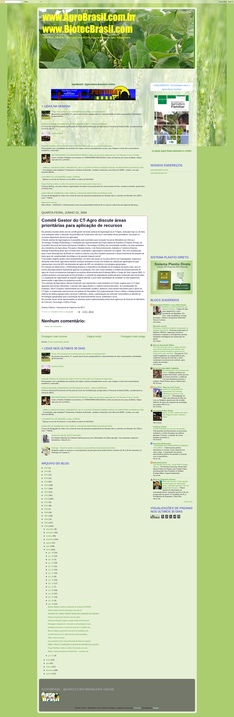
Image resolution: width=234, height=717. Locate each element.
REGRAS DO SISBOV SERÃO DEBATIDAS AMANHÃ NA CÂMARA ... (74, 614)
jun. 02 (51, 604)
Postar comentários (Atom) (58, 342)
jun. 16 (51, 576)
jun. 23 (51, 566)
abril (48, 663)
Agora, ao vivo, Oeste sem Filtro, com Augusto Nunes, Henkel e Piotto (175, 415)
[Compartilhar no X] (88, 312)
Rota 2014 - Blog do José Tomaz (166, 387)
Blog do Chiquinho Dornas (164, 479)
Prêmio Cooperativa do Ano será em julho (64, 617)
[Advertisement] (117, 74)
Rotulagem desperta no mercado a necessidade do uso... (70, 624)
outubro (49, 536)
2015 (46, 495)
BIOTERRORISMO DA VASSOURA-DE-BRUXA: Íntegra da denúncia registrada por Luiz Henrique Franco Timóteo (95, 155)
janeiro (49, 674)
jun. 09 (51, 590)
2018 (46, 485)
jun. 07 (51, 597)
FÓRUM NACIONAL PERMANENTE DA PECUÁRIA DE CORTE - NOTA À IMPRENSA (74, 124)
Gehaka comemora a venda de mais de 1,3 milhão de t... (70, 627)
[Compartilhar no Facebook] (90, 312)
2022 (46, 471)
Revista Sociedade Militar (163, 345)
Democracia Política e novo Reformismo (169, 305)
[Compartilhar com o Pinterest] (92, 312)
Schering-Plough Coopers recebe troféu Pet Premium (68, 620)
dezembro (50, 529)
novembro (50, 532)
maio (48, 660)
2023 (46, 468)
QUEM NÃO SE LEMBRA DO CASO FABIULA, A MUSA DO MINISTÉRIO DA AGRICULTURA (76, 193)
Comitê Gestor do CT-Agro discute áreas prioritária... (68, 634)
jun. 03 (51, 600)
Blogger (156, 708)
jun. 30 (51, 553)
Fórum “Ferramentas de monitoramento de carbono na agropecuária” (78, 112)
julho (48, 546)
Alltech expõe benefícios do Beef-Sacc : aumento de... (69, 651)
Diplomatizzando (160, 463)
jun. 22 (51, 570)
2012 (46, 506)
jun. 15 (51, 580)
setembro (50, 539)
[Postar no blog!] (85, 312)
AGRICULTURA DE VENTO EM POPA (66, 435)
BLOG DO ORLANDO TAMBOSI (166, 368)
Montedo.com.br (160, 326)
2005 (46, 523)
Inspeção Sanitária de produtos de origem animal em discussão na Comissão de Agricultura (76, 146)
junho (48, 550)
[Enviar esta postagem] (79, 312)
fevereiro (50, 670)
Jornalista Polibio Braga (163, 411)
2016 (46, 492)
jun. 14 (51, 583)
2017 (46, 488)
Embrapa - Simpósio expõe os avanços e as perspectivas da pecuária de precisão (83, 448)
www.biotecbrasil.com (159, 173)
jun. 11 (51, 587)
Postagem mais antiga (133, 336)
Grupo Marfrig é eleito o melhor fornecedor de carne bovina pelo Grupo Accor (71, 184)
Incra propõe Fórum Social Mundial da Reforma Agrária (69, 641)
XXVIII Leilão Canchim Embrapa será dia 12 (65, 610)
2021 (46, 475)
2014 (46, 499)
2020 (46, 478)
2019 (46, 482)
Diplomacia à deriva (49, 202)
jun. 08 (51, 594)
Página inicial (94, 336)
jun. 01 (51, 656)
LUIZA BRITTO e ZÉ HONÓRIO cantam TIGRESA (60, 177)
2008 (46, 512)
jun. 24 (51, 563)
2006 (46, 519)
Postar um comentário (53, 326)
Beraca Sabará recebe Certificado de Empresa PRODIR (69, 607)
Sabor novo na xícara (56, 638)
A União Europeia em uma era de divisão (169, 429)
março (49, 667)
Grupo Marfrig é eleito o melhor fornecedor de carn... (68, 648)
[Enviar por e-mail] (83, 312)
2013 (46, 502)
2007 (46, 516)
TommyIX (137, 708)
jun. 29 (51, 556)
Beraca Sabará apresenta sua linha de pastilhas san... (69, 631)
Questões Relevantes (162, 444)
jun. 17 (51, 573)
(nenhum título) (57, 133)
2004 (46, 526)
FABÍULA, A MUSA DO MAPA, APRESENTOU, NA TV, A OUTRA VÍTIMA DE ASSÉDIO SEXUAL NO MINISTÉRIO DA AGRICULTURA (93, 168)
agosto (49, 543)
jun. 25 (51, 559)
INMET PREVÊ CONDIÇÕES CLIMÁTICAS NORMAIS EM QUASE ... (74, 644)
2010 (46, 509)
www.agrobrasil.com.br (159, 170)
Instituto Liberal (159, 427)
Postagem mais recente (54, 336)
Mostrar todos (188, 501)
